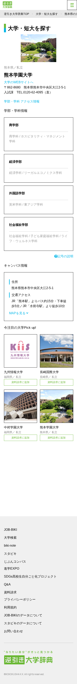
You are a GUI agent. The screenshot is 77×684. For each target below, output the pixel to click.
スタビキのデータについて (23, 623)
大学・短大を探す (47, 13)
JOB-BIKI (10, 529)
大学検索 (10, 537)
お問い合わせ (13, 631)
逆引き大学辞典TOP (16, 13)
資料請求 (10, 592)
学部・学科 (12, 101)
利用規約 (10, 607)
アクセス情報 (30, 101)
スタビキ (10, 553)
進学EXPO (11, 568)
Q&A (7, 584)
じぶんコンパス (15, 561)
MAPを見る (17, 313)
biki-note (10, 545)
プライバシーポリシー (20, 599)
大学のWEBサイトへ (19, 82)
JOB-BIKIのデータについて (23, 615)
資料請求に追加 (20, 382)
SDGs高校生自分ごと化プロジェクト (30, 576)
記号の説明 (65, 256)
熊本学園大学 (18, 75)
